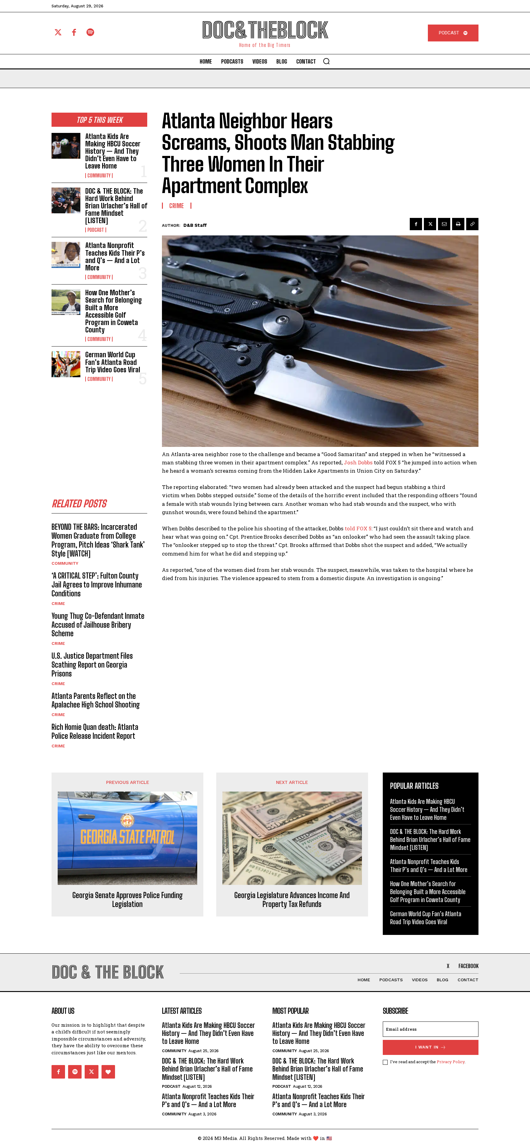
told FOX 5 (358, 528)
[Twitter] (58, 33)
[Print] (458, 224)
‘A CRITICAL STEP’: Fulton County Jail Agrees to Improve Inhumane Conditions (97, 584)
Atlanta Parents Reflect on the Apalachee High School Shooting (96, 700)
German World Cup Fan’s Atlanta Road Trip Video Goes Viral (112, 362)
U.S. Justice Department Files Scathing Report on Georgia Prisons (92, 664)
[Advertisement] (99, 433)
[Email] (444, 224)
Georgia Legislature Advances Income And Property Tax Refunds (292, 900)
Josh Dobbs (358, 462)
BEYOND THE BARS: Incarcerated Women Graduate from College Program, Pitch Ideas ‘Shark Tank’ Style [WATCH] (98, 540)
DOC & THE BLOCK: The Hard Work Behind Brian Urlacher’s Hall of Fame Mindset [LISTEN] (116, 206)
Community (98, 175)
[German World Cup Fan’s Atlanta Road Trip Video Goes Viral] (66, 364)
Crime (58, 603)
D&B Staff (195, 225)
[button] (326, 61)
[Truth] (108, 1072)
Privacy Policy (451, 1061)
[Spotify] (90, 33)
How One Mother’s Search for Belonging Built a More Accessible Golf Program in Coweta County (113, 311)
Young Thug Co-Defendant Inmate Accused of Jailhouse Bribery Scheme (98, 624)
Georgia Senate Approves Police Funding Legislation (127, 900)
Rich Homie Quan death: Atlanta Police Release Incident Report (95, 731)
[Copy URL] (472, 224)
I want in (427, 1047)
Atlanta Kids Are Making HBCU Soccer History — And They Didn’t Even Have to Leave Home (112, 151)
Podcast (95, 229)
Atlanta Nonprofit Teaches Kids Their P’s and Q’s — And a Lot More (115, 256)
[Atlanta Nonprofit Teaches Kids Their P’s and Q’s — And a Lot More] (66, 255)
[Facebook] (74, 33)
